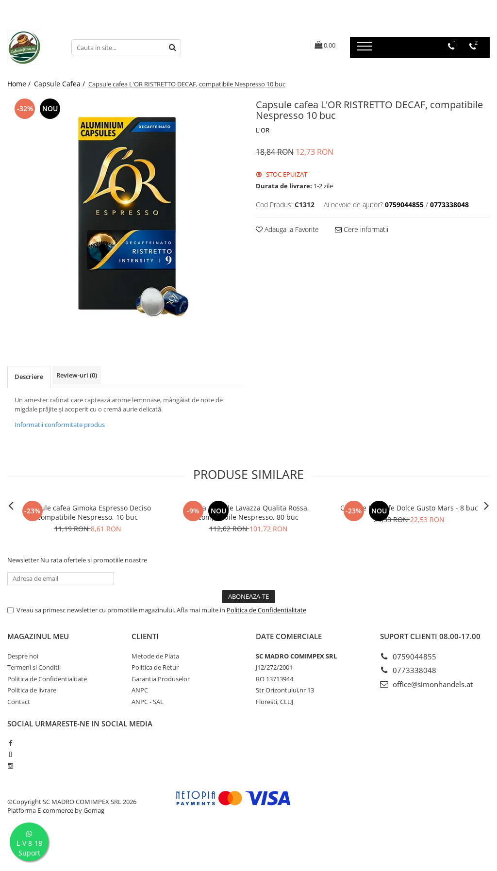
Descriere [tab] (29, 376)
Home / (20, 83)
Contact (18, 701)
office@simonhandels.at (432, 684)
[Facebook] (10, 743)
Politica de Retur (155, 667)
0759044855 (413, 656)
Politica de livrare (31, 690)
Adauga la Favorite (291, 229)
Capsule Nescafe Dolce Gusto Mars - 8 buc (409, 507)
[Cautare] (172, 47)
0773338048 (413, 670)
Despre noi (22, 656)
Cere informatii (365, 229)
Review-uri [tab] (76, 375)
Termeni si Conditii (34, 667)
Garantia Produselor (161, 678)
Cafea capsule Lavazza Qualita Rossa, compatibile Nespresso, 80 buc (248, 512)
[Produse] (365, 49)
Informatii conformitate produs (60, 424)
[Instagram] (10, 765)
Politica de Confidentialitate (266, 610)
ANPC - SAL (148, 701)
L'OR (262, 130)
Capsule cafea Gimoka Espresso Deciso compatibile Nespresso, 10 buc (88, 512)
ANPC (140, 690)
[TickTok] (10, 754)
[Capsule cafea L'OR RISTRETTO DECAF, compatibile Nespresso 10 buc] (124, 212)
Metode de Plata (155, 656)
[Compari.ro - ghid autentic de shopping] (49, 848)
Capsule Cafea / (60, 83)
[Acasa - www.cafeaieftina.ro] (32, 48)
